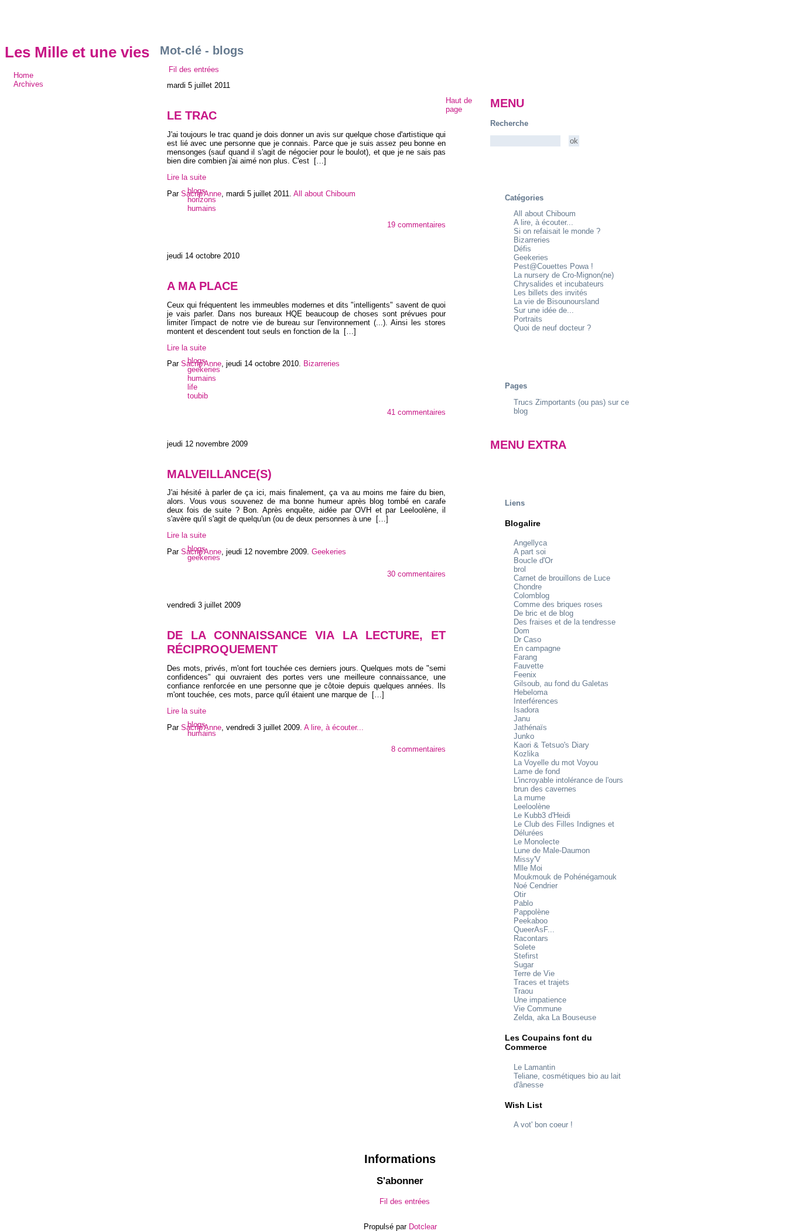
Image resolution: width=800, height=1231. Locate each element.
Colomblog (531, 595)
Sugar (524, 964)
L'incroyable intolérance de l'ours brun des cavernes (568, 784)
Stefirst (526, 956)
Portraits (528, 319)
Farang (525, 657)
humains (201, 208)
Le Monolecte (536, 841)
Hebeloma (531, 692)
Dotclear (423, 1226)
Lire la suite (186, 177)
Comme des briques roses (558, 604)
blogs (196, 190)
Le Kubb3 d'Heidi (542, 815)
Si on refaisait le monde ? (557, 231)
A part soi (530, 551)
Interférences (536, 701)
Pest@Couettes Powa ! (553, 266)
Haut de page (459, 105)
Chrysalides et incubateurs (559, 283)
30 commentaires (416, 574)
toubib (197, 395)
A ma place (202, 285)
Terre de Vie (534, 973)
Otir (520, 894)
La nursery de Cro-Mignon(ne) (564, 275)
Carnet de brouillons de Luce (562, 578)
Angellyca (530, 542)
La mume (529, 797)
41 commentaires (416, 412)
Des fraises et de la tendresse (565, 622)
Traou (523, 991)
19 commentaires (416, 224)
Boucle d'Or (533, 560)
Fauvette (528, 665)
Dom (521, 630)
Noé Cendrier (536, 885)
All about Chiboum (545, 213)
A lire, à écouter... (543, 222)
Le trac (192, 115)
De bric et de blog (543, 613)
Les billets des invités (550, 292)
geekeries (203, 369)
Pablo (523, 903)
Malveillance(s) (219, 473)
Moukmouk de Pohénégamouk (565, 876)
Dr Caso (527, 639)
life (192, 387)
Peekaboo (531, 920)
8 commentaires (418, 749)
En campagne (537, 648)
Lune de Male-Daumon (552, 850)
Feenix (525, 674)
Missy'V (527, 859)
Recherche (509, 123)
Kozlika (526, 753)
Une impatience (540, 999)
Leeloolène (532, 806)
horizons (201, 199)
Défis (522, 248)
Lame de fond (537, 771)
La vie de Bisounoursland (556, 301)
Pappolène (531, 912)
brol (520, 569)
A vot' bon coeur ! (543, 1124)
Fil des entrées (194, 69)
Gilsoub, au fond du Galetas (561, 683)
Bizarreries (532, 240)
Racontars (531, 938)
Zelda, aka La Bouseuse (555, 1017)
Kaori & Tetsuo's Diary (551, 745)
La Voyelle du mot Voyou (556, 762)
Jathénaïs (530, 727)
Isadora (526, 709)
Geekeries (531, 257)
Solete (524, 947)
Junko (524, 736)
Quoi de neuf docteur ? (552, 327)
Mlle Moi (528, 868)
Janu (522, 718)
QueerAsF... (534, 929)
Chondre (528, 586)
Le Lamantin (534, 1067)
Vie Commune (538, 1008)
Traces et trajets (541, 982)
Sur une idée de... (544, 310)
